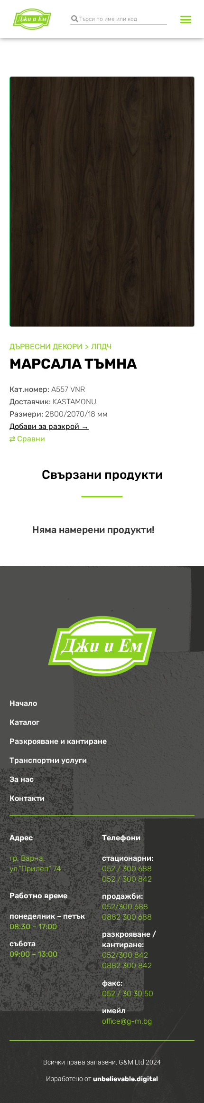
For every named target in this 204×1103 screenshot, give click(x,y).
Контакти (27, 798)
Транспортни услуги (48, 760)
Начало (23, 703)
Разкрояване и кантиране (58, 741)
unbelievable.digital (125, 1079)
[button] (186, 19)
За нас (21, 779)
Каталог (24, 722)
